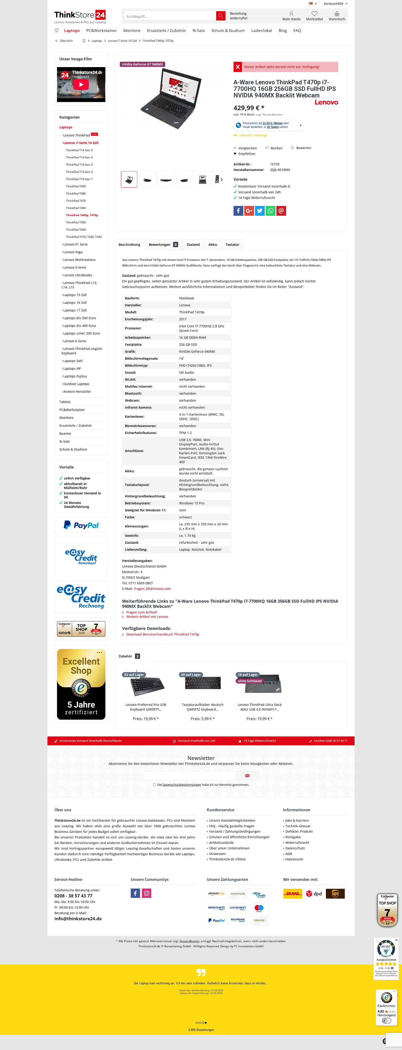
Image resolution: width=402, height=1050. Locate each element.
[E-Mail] (281, 211)
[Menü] (394, 992)
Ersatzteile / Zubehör (75, 425)
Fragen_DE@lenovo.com (152, 588)
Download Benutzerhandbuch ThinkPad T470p (162, 634)
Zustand (193, 244)
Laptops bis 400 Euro (79, 325)
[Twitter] (260, 211)
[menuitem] (334, 4)
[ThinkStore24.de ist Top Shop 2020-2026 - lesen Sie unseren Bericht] (387, 910)
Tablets (65, 402)
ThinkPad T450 (75, 222)
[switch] (386, 1020)
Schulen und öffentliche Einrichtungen (239, 837)
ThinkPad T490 (75, 186)
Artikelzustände (221, 842)
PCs (170, 820)
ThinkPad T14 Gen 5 (79, 150)
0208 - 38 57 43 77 (73, 896)
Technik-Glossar (298, 826)
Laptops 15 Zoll (74, 295)
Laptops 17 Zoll (74, 310)
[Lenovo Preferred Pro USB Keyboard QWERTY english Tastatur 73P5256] (146, 683)
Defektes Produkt (299, 831)
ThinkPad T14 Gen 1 (79, 179)
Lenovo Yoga (72, 252)
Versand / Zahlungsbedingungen (235, 831)
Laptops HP (71, 368)
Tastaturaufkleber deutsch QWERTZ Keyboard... (203, 706)
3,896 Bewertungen (201, 1030)
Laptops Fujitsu (74, 376)
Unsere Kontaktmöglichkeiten (232, 820)
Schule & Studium (73, 449)
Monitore (66, 417)
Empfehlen (246, 153)
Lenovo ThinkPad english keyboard (82, 350)
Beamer (65, 433)
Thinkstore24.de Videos (227, 859)
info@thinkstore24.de (78, 919)
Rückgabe (293, 837)
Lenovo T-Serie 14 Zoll (80, 142)
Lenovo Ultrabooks (77, 275)
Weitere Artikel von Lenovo (146, 616)
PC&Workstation (72, 409)
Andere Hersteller (76, 391)
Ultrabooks (62, 859)
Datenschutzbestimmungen (182, 785)
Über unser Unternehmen (229, 848)
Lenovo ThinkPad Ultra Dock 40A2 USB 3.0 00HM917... (260, 706)
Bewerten (303, 148)
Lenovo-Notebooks (150, 820)
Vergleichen (247, 148)
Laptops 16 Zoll (74, 302)
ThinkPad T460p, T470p (81, 215)
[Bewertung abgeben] (274, 101)
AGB (288, 854)
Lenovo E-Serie (74, 341)
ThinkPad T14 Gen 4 (79, 157)
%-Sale (64, 441)
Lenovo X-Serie (74, 267)
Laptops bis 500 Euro (79, 318)
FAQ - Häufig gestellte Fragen (232, 826)
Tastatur (232, 244)
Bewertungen (163, 244)
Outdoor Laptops (76, 384)
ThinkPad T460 (75, 208)
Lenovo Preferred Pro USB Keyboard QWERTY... (146, 706)
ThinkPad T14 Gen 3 (79, 165)
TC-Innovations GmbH (249, 946)
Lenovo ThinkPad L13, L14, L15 (79, 284)
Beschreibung (129, 244)
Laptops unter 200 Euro (81, 333)
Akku (212, 244)
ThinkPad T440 (75, 230)
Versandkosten (190, 941)
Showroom (217, 854)
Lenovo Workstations (79, 259)
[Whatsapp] (270, 211)
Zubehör (128, 656)
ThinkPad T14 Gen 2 (79, 172)
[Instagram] (146, 893)
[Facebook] (238, 211)
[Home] (56, 31)
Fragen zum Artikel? (141, 612)
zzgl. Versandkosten (269, 114)
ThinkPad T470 (75, 201)
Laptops (65, 127)
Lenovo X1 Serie (75, 244)
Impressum (294, 859)
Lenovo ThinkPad (79, 135)
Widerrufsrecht (297, 842)
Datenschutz (295, 848)
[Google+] (249, 211)
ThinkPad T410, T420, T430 (83, 237)
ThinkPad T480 (75, 193)
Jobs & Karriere (297, 820)
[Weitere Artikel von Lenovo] (326, 102)
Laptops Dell (72, 361)
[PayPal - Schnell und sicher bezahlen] (81, 524)
